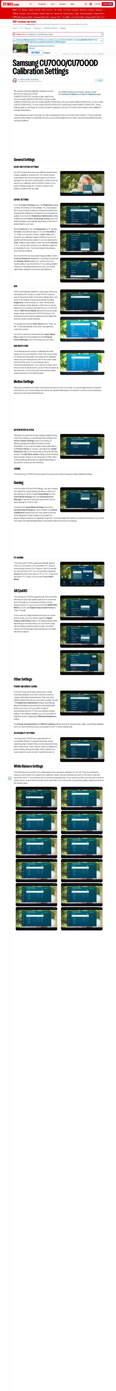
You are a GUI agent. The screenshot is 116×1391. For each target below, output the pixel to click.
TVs (19, 10)
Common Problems (69, 94)
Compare (22, 13)
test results (76, 54)
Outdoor (75, 10)
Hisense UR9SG (26, 17)
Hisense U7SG (55, 17)
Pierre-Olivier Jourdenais (29, 79)
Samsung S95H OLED (41, 17)
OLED (44, 10)
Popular (16, 17)
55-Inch (49, 10)
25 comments (99, 54)
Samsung (99, 10)
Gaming (31, 10)
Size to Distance (32, 13)
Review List (58, 13)
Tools (15, 13)
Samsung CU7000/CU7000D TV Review (42, 47)
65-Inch (37, 10)
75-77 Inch (67, 10)
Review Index (68, 13)
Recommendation (86, 13)
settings (86, 54)
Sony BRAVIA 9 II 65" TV (86, 40)
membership (30, 24)
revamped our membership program (40, 34)
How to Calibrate (88, 94)
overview (65, 54)
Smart (60, 10)
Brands (24, 10)
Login (97, 4)
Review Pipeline (99, 13)
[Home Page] (11, 4)
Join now (107, 4)
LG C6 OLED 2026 (77, 17)
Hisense (91, 10)
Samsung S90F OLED (92, 17)
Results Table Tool (46, 13)
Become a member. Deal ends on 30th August (48, 42)
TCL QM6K (66, 17)
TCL (55, 10)
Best (15, 10)
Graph (77, 13)
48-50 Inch (83, 10)
